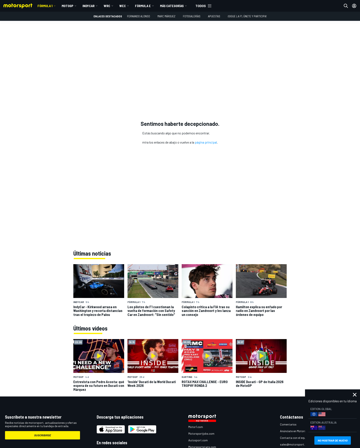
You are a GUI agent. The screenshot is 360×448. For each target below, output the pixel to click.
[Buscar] (346, 6)
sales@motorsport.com (295, 444)
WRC (107, 6)
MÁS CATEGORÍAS (172, 6)
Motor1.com (195, 427)
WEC (122, 6)
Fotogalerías (191, 16)
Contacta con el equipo (294, 437)
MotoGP (67, 6)
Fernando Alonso (138, 16)
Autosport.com (198, 440)
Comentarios (288, 424)
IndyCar (88, 6)
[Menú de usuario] (354, 6)
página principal (206, 142)
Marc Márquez (166, 16)
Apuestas (214, 16)
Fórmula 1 (45, 6)
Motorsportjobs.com (201, 433)
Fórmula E (143, 6)
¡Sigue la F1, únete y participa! (247, 16)
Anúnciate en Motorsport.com (299, 431)
